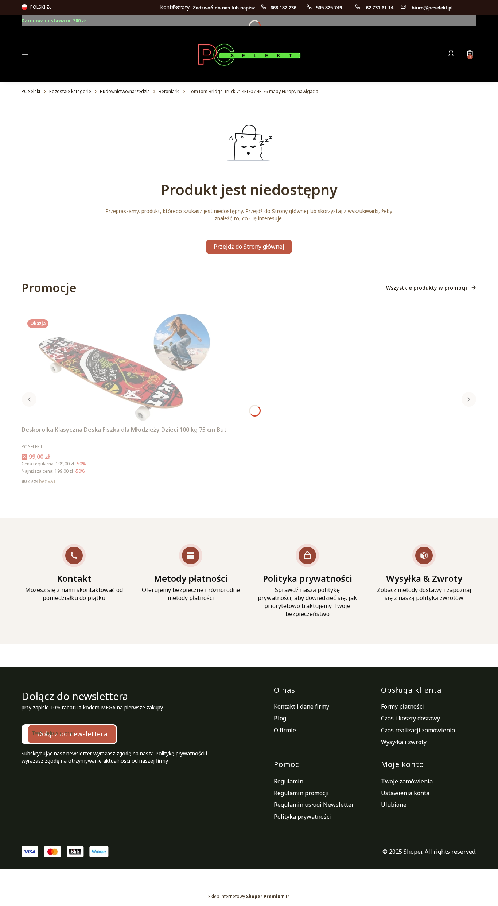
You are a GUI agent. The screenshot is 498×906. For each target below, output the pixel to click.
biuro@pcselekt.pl (432, 8)
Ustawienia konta (405, 793)
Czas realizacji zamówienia (418, 730)
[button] (75, 53)
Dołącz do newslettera (72, 733)
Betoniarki (169, 91)
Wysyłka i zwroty (404, 742)
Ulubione (393, 805)
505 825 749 (330, 8)
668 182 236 (284, 8)
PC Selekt (31, 91)
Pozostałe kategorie (70, 91)
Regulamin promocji (301, 793)
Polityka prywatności (302, 817)
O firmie (285, 730)
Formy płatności (402, 706)
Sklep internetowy (246, 896)
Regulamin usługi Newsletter (314, 805)
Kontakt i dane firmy (301, 706)
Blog (280, 718)
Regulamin (288, 781)
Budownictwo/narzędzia (125, 91)
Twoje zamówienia (407, 781)
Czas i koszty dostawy (410, 718)
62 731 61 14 (379, 8)
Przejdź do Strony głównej (249, 247)
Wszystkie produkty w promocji (426, 287)
